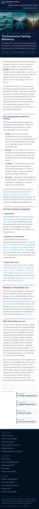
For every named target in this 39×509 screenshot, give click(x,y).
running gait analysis (16, 247)
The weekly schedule (8, 482)
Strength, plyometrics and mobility (12, 451)
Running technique (7, 448)
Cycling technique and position (11, 445)
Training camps (6, 488)
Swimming (23, 5)
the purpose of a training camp (22, 273)
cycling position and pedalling (13, 219)
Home (10, 5)
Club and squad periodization (10, 485)
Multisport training (13, 301)
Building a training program (10, 479)
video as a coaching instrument (13, 250)
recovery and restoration (14, 280)
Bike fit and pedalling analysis (10, 462)
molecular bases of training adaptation (16, 194)
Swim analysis (6, 459)
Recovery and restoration (9, 491)
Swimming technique (8, 442)
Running (35, 5)
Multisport (16, 5)
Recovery (35, 8)
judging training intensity (24, 278)
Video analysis (6, 468)
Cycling (29, 5)
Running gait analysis (8, 465)
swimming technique (27, 217)
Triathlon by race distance (9, 439)
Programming (27, 8)
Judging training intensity (9, 471)
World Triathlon (26, 314)
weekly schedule (25, 268)
